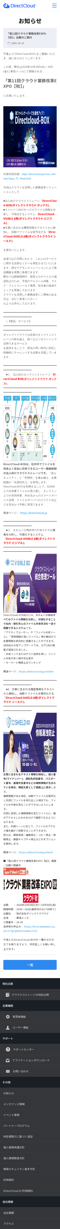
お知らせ (8, 1093)
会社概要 (8, 1213)
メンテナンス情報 (14, 1104)
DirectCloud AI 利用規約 (18, 1191)
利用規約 (8, 1180)
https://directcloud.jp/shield (36, 852)
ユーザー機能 (20, 1027)
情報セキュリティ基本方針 (19, 1169)
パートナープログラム (16, 1126)
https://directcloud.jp (33, 513)
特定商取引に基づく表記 (18, 1136)
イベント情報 (11, 1115)
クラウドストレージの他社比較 (30, 995)
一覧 (30, 964)
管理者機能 (19, 1017)
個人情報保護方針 (14, 1147)
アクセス (8, 1224)
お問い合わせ (20, 1071)
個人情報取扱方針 (14, 1158)
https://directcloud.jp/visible (36, 671)
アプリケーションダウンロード (31, 1060)
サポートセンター (23, 1049)
